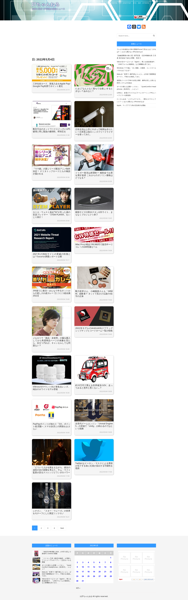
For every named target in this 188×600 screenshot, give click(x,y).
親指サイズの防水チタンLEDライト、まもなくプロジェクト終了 (94, 213)
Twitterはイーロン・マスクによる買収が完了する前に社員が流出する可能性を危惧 (94, 466)
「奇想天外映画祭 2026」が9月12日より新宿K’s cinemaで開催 (56, 553)
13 (100, 567)
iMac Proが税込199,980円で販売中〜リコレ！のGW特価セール (94, 245)
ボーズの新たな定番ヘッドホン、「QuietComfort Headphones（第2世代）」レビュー (136, 87)
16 (77, 571)
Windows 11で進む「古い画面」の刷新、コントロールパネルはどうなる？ (136, 69)
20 (100, 571)
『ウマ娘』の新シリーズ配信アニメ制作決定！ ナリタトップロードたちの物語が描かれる (51, 171)
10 (83, 567)
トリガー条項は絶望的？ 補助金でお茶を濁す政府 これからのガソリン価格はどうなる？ (94, 175)
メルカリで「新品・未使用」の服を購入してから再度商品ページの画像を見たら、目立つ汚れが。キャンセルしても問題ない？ (51, 341)
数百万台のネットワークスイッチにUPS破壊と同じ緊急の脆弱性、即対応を (51, 130)
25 (88, 576)
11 (88, 567)
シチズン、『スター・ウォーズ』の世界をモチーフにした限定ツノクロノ (51, 512)
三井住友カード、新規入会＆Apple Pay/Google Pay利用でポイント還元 (51, 85)
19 (94, 571)
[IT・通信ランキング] (140, 17)
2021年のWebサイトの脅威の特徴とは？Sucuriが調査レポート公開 (51, 255)
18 (88, 571)
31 (83, 581)
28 (105, 576)
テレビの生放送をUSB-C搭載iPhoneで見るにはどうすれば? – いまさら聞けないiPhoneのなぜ (136, 50)
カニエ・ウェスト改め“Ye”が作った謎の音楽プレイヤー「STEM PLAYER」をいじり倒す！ (51, 215)
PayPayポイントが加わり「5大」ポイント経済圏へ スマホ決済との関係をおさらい (51, 426)
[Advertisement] (73, 41)
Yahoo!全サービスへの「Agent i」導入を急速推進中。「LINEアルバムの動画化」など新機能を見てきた (136, 63)
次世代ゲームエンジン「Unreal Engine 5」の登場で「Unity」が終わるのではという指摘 (94, 426)
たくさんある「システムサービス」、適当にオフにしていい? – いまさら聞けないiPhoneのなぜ (136, 100)
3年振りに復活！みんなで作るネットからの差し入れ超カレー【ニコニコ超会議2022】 (51, 293)
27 (100, 576)
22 (111, 571)
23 (77, 576)
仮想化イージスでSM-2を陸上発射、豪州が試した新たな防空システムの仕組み (136, 81)
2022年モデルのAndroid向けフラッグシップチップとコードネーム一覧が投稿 (94, 329)
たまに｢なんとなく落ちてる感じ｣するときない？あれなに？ (94, 89)
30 (77, 581)
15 (111, 567)
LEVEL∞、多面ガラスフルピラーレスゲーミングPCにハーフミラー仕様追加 (136, 94)
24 (83, 576)
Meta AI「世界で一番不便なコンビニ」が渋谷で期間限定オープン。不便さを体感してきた (136, 75)
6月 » (78, 588)
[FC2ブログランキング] (151, 17)
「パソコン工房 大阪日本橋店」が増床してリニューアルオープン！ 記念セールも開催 (56, 560)
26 (94, 576)
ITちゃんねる (46, 4)
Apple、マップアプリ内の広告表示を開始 (131, 105)
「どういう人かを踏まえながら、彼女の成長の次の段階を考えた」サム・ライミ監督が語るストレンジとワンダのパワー (51, 470)
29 (111, 576)
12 (94, 567)
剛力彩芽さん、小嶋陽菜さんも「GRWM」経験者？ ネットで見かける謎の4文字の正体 (94, 294)
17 (83, 571)
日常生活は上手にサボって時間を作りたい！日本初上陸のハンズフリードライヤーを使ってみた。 (94, 132)
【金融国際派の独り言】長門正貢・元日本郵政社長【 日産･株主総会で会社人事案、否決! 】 (136, 56)
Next (62, 528)
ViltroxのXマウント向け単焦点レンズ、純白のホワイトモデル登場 (51, 388)
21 (105, 571)
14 (105, 567)
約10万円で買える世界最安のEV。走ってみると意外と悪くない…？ (94, 386)
